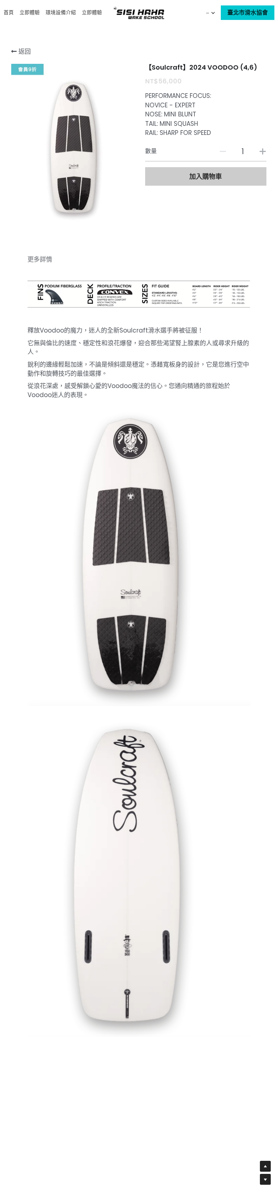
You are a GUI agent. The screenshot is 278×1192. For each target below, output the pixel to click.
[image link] (139, 12)
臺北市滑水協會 (247, 12)
